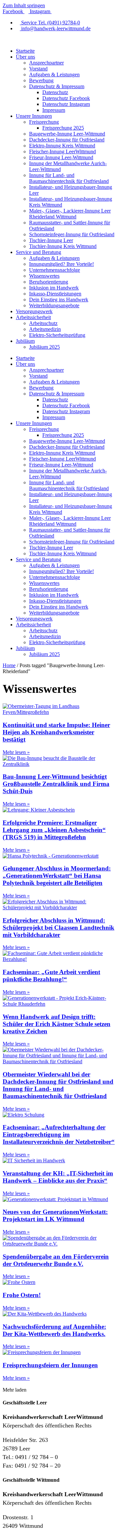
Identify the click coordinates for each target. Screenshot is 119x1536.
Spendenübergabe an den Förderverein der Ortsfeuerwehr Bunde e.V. (56, 1260)
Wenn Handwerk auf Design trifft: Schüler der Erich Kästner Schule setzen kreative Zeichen (56, 1024)
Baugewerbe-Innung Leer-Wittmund (67, 134)
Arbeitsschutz (43, 323)
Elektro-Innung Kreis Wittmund (62, 145)
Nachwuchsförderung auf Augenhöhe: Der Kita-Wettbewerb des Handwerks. (54, 1330)
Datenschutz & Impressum (56, 86)
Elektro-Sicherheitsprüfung (57, 335)
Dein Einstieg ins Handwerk (58, 299)
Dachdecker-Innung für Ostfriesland (66, 139)
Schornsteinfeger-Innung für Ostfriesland (71, 234)
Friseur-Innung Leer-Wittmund (61, 157)
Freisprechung (44, 122)
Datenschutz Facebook (66, 98)
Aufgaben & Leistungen (54, 74)
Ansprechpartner (46, 62)
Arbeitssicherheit (33, 317)
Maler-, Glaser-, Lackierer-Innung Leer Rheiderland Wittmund (70, 213)
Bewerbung (41, 80)
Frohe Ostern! (22, 1295)
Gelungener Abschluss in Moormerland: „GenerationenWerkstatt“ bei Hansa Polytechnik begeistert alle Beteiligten (57, 875)
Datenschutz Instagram (66, 104)
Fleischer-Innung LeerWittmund (62, 151)
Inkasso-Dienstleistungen (55, 293)
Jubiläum (25, 341)
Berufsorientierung (48, 282)
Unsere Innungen (34, 116)
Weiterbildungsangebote (54, 305)
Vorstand (38, 68)
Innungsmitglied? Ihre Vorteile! (61, 264)
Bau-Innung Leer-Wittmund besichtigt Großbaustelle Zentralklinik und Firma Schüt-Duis (56, 783)
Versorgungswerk (34, 311)
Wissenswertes (44, 276)
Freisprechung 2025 (63, 128)
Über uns (25, 57)
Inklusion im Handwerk (54, 287)
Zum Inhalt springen (24, 5)
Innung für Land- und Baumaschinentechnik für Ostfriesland (69, 178)
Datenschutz (55, 92)
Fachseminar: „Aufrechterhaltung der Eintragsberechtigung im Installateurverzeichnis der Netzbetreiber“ (59, 1134)
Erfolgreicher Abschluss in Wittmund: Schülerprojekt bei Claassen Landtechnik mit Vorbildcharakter (58, 927)
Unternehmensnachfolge (54, 270)
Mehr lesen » (16, 752)
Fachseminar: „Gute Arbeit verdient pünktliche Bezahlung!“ (51, 976)
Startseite (25, 51)
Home (9, 665)
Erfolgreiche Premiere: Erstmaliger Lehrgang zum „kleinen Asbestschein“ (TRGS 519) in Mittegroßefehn (54, 830)
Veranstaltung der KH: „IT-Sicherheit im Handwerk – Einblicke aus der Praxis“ (58, 1177)
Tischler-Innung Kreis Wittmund (63, 246)
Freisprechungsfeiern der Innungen (50, 1365)
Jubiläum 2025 (44, 347)
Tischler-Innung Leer (51, 240)
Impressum (53, 110)
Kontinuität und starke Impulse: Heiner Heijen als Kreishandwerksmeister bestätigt (56, 732)
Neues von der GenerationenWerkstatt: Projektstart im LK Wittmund (55, 1215)
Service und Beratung (38, 252)
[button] (14, 1390)
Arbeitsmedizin (45, 329)
